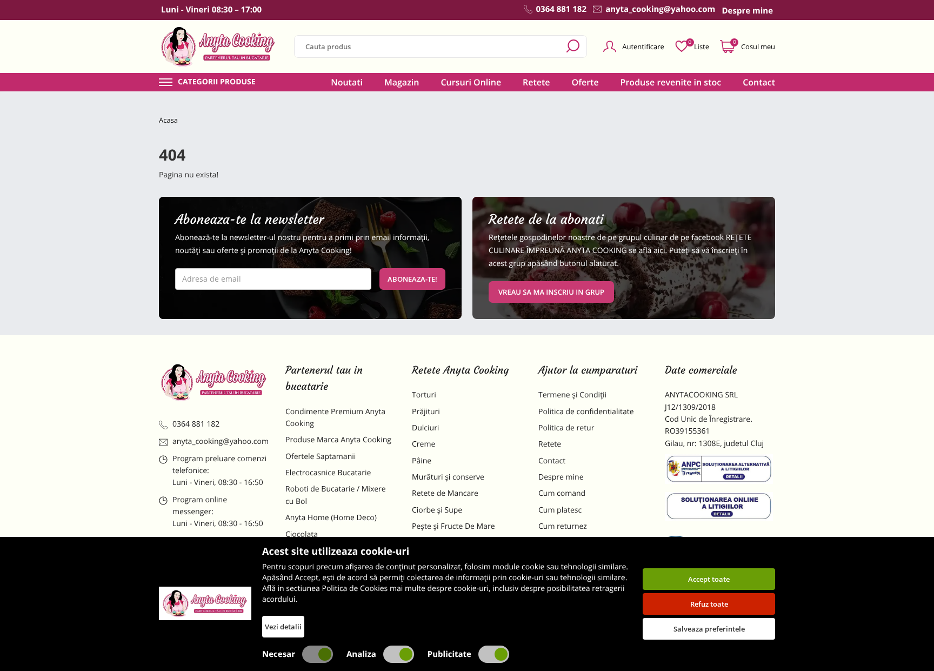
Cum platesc (560, 510)
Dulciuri (425, 428)
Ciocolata (301, 534)
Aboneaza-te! (412, 279)
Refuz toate (709, 604)
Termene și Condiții (572, 395)
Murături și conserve (448, 477)
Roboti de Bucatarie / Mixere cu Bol (335, 495)
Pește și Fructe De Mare (453, 526)
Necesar (278, 654)
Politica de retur (566, 428)
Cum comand (561, 493)
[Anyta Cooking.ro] (205, 603)
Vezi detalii (283, 627)
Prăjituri (426, 412)
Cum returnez (562, 526)
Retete (536, 82)
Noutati (347, 82)
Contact (759, 82)
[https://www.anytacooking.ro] (218, 46)
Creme (423, 444)
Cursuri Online (471, 82)
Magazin (401, 82)
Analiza (361, 654)
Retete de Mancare (445, 493)
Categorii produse (217, 82)
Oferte (585, 82)
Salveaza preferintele (709, 629)
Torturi (424, 395)
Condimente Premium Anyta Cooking (335, 418)
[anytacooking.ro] (214, 382)
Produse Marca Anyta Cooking (338, 440)
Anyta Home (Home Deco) (331, 518)
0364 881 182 (195, 424)
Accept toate (709, 579)
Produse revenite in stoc (671, 82)
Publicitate (449, 654)
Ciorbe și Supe (437, 510)
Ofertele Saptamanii (320, 456)
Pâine (421, 461)
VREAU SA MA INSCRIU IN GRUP (551, 292)
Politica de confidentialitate (586, 412)
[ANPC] (720, 471)
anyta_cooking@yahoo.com (220, 441)
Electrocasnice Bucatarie (328, 473)
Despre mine (561, 477)
